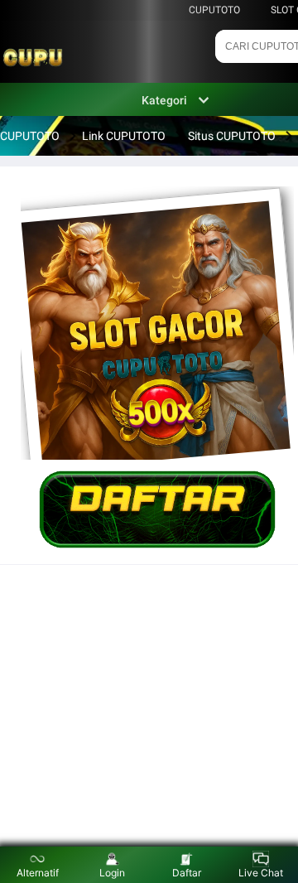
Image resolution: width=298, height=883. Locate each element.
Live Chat (260, 872)
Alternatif (38, 872)
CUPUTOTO (214, 10)
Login (112, 872)
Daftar (186, 872)
